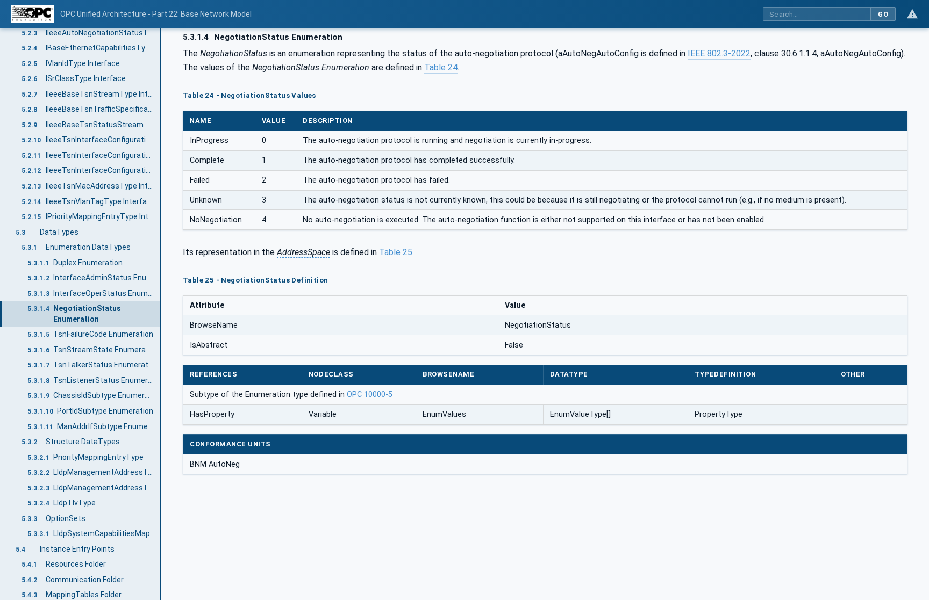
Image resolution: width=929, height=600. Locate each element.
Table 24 (441, 67)
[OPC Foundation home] (32, 14)
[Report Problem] (912, 14)
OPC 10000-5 (369, 394)
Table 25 (395, 252)
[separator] (161, 314)
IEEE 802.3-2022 (719, 53)
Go (883, 14)
